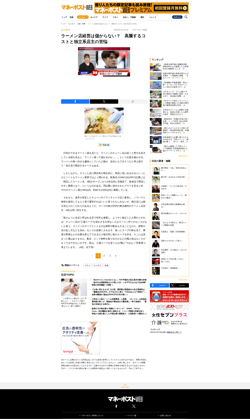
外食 (106, 265)
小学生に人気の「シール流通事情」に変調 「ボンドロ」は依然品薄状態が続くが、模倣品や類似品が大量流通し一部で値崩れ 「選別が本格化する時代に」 (119, 301)
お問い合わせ (165, 415)
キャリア (94, 17)
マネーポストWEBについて (92, 415)
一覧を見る (182, 156)
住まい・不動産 (129, 17)
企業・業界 (81, 24)
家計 (142, 17)
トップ (64, 17)
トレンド (152, 17)
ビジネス (82, 17)
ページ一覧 (131, 415)
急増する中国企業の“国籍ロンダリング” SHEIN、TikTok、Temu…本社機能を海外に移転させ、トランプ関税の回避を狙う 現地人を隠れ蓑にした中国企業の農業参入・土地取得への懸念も (119, 311)
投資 (71, 17)
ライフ (105, 17)
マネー (115, 17)
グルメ (87, 265)
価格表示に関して (174, 332)
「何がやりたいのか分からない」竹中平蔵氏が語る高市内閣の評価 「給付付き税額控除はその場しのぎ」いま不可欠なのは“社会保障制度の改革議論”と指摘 (120, 282)
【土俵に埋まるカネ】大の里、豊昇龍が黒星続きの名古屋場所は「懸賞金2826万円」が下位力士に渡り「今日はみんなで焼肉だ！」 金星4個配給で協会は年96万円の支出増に (120, 292)
